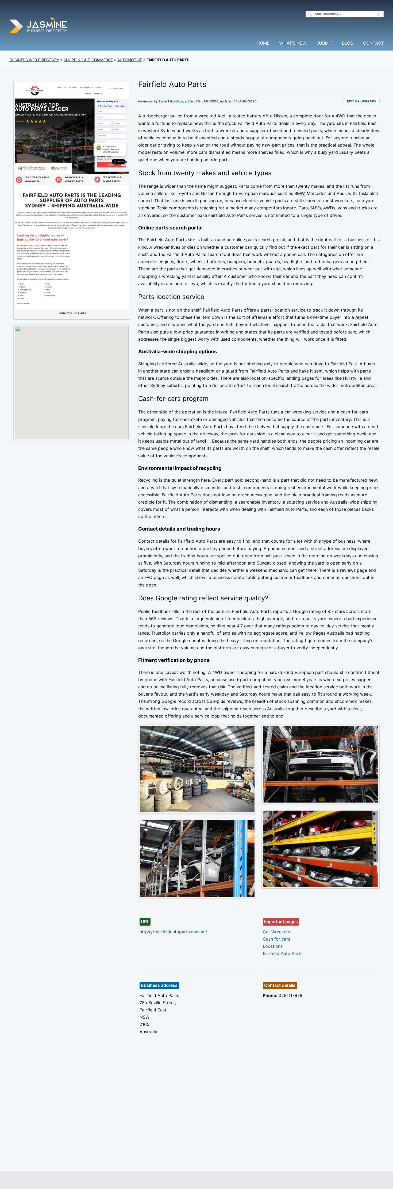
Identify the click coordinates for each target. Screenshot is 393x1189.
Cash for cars (276, 939)
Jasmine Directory (38, 26)
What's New (293, 43)
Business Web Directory (34, 59)
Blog (347, 43)
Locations (273, 946)
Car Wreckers (276, 931)
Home (263, 43)
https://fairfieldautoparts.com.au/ (173, 931)
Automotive (129, 59)
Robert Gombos (171, 101)
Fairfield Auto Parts (282, 953)
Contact (373, 43)
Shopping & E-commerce (88, 59)
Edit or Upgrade (361, 101)
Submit (324, 43)
